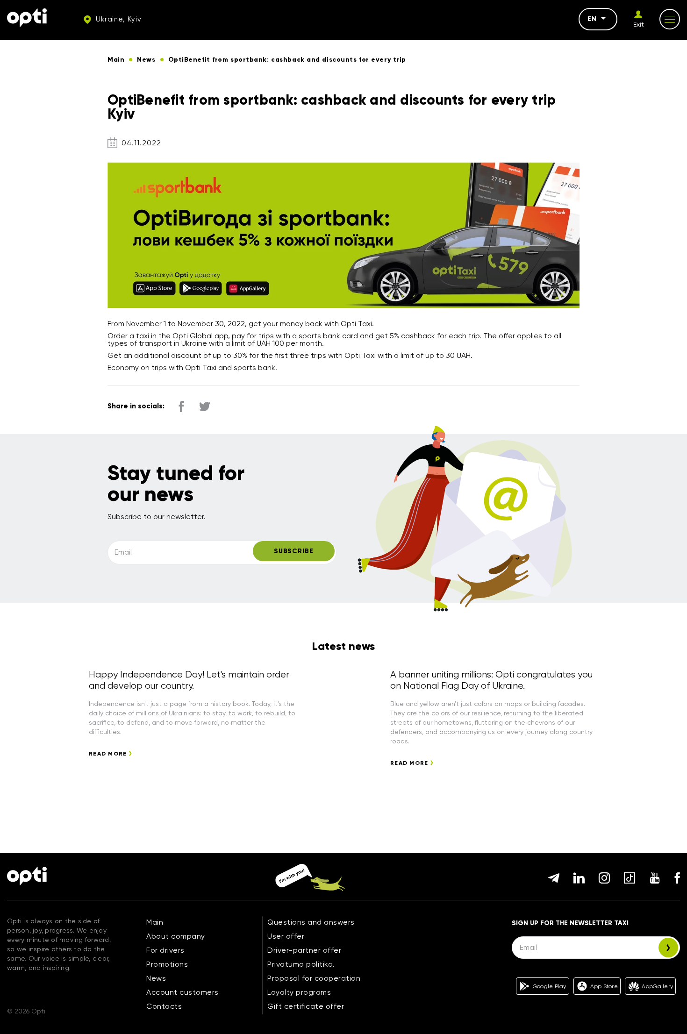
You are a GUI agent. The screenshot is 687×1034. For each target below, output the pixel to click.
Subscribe (294, 551)
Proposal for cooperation (313, 978)
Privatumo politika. (301, 964)
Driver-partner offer (304, 950)
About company (175, 936)
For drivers (165, 950)
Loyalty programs (299, 992)
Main (154, 922)
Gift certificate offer (305, 1006)
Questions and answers (311, 922)
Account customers (182, 992)
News (156, 978)
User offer (285, 936)
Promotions (167, 964)
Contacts (164, 1006)
